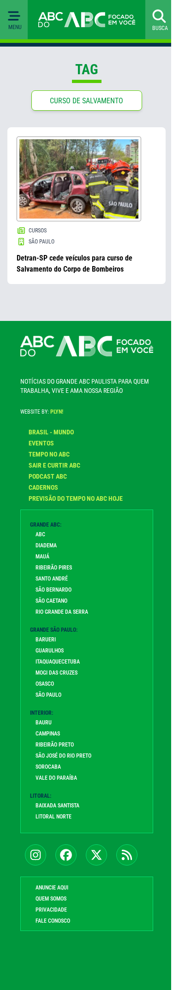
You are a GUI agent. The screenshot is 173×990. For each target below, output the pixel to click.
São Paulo (48, 695)
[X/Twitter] (96, 855)
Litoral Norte (54, 816)
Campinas (48, 733)
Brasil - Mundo (51, 432)
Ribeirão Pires (54, 567)
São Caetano (51, 601)
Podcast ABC (48, 476)
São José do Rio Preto (63, 756)
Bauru (44, 722)
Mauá (42, 556)
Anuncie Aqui (52, 887)
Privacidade (51, 910)
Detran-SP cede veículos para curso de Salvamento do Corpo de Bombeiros (74, 263)
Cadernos (43, 487)
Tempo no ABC (49, 454)
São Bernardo (54, 590)
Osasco (45, 684)
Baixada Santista (57, 805)
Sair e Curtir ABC (54, 465)
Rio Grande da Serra (62, 612)
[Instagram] (35, 855)
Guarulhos (50, 650)
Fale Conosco (53, 921)
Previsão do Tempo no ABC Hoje (76, 498)
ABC (40, 534)
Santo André (52, 578)
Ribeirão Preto (55, 744)
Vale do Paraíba (56, 778)
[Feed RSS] (126, 855)
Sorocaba (48, 767)
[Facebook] (66, 855)
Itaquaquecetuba (58, 661)
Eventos (41, 443)
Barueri (46, 639)
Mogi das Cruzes (57, 673)
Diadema (46, 545)
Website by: (41, 412)
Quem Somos (51, 898)
